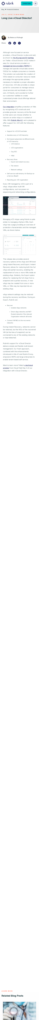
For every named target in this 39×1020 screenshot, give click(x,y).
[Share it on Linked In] (14, 43)
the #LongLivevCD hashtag (23, 58)
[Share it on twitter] (19, 43)
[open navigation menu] (36, 4)
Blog (3, 9)
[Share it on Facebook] (9, 43)
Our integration (8, 107)
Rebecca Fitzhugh (16, 37)
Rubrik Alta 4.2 (16, 120)
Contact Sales (27, 3)
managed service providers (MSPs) (16, 66)
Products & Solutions (13, 9)
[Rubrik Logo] (8, 3)
